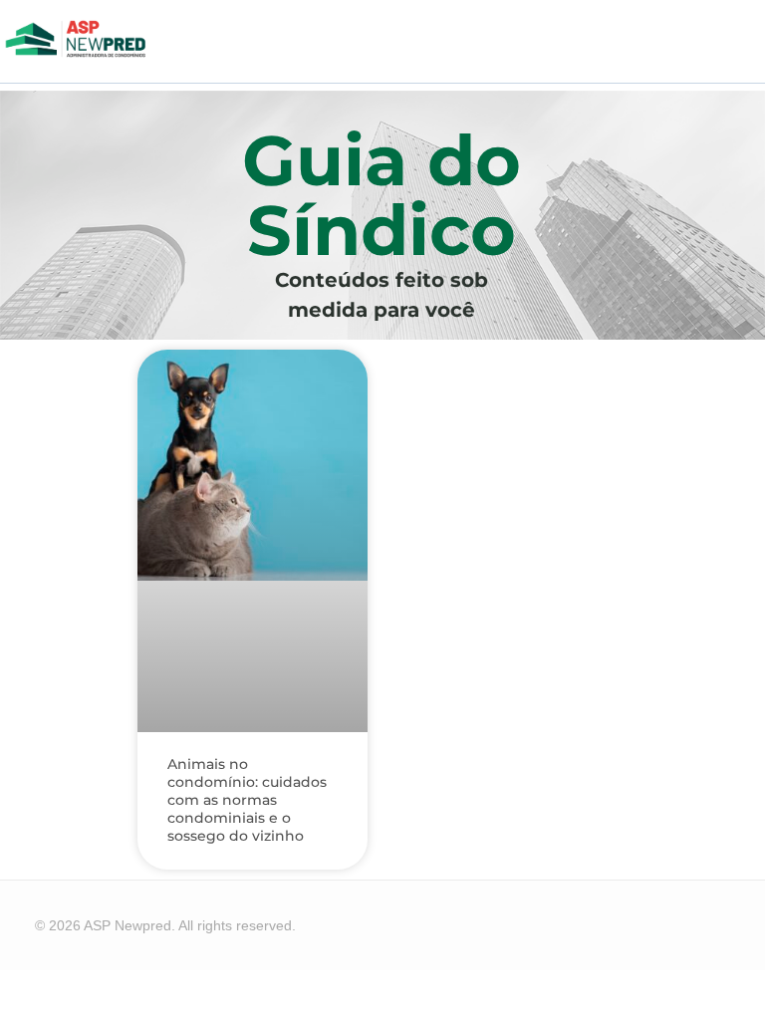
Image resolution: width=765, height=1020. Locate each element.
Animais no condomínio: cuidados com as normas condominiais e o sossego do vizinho (247, 800)
